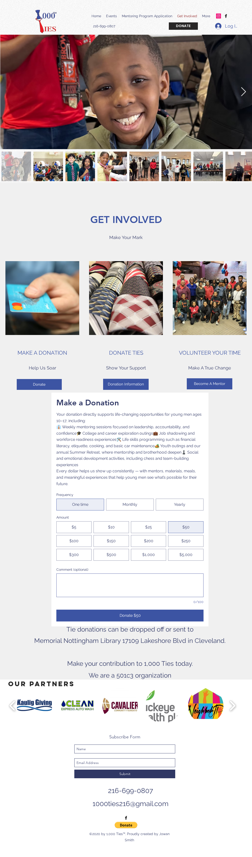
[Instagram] (218, 16)
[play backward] (12, 705)
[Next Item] (243, 92)
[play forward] (232, 705)
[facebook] (225, 16)
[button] (34, 705)
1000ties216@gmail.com (131, 804)
